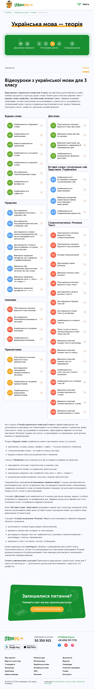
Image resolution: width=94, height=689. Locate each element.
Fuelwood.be (70, 682)
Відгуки (66, 661)
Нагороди (9, 668)
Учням (65, 671)
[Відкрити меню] (79, 4)
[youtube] (66, 646)
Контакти (67, 674)
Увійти (86, 4)
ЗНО (36, 671)
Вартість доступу (13, 661)
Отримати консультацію (47, 609)
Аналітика (9, 671)
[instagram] (72, 646)
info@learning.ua (66, 637)
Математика (39, 661)
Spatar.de (80, 682)
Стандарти (10, 664)
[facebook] (59, 646)
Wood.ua (47, 683)
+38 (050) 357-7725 (67, 640)
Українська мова (41, 664)
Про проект (10, 658)
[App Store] (30, 647)
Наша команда (11, 674)
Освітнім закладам (71, 668)
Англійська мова (41, 668)
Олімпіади (67, 664)
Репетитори (39, 658)
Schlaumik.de (59, 682)
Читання (37, 674)
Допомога (67, 658)
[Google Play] (13, 647)
